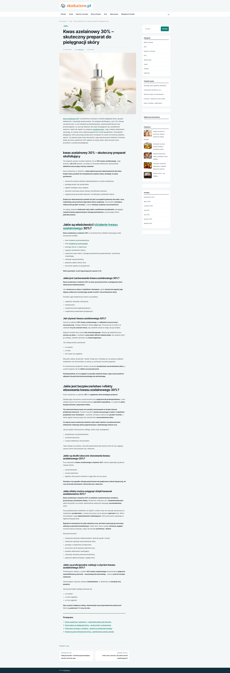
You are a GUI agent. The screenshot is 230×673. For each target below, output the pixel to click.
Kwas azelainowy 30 (70, 119)
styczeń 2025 (148, 219)
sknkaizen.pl (81, 49)
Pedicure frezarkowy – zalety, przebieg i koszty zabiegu (160, 156)
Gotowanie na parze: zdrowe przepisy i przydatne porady (159, 146)
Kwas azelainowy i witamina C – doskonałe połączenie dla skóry (88, 622)
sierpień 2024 (148, 223)
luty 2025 (147, 214)
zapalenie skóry (98, 129)
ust (100, 325)
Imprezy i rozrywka (82, 14)
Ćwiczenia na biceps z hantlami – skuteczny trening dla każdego (88, 628)
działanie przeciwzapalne (78, 244)
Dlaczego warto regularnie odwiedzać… (155, 85)
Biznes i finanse (96, 14)
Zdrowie (63, 14)
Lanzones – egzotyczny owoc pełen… (155, 98)
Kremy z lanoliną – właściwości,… (153, 103)
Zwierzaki (147, 73)
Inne (145, 55)
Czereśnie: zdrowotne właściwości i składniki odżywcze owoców (159, 166)
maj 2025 (147, 210)
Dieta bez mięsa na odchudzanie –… (154, 94)
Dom (105, 14)
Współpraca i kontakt (127, 14)
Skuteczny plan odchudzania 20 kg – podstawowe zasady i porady (89, 632)
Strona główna (63, 21)
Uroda (71, 14)
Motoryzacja (114, 14)
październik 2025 (149, 197)
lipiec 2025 (147, 201)
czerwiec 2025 (148, 206)
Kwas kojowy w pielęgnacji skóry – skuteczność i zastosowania (88, 625)
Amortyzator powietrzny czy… (153, 90)
